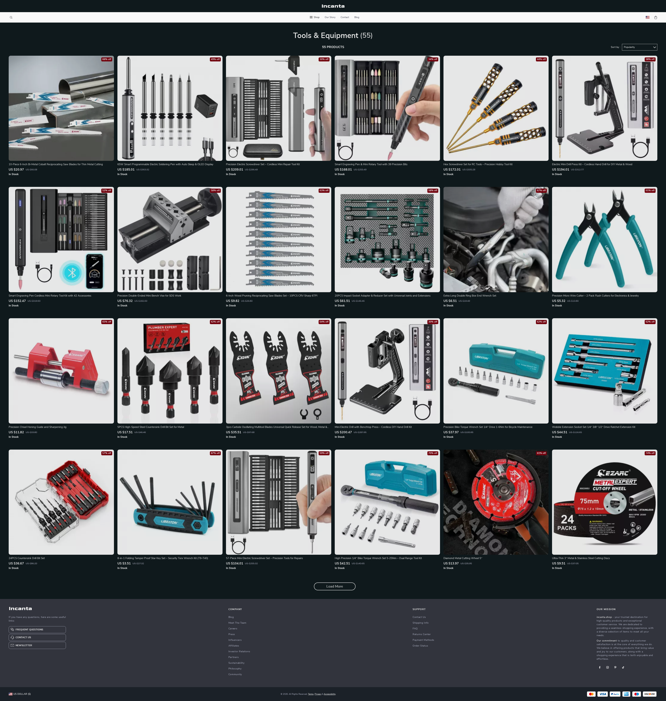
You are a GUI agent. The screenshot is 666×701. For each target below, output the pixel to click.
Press (231, 634)
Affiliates (233, 646)
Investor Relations (239, 651)
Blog (356, 17)
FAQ (415, 628)
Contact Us (419, 617)
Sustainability (236, 663)
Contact (345, 17)
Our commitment (607, 641)
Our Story (330, 17)
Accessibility (330, 694)
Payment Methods (423, 640)
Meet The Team (237, 623)
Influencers (235, 640)
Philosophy (235, 669)
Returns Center (422, 634)
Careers (232, 628)
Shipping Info (421, 623)
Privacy (318, 694)
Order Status (420, 646)
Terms (311, 694)
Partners (233, 657)
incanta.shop (604, 617)
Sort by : (615, 47)
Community (235, 674)
